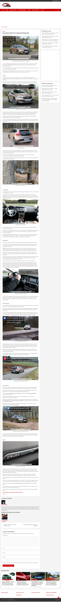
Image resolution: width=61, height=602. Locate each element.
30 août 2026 (4, 585)
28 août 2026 (33, 586)
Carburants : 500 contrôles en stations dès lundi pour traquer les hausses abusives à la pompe (49, 99)
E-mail (4, 552)
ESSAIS (6, 26)
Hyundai (36, 579)
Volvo (5, 494)
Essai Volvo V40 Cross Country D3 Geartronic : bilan (10, 525)
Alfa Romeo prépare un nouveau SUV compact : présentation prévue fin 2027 (23, 583)
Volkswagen (51, 578)
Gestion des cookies (50, 595)
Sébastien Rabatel (9, 585)
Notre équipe (18, 595)
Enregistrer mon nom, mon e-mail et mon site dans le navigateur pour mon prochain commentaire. (20, 562)
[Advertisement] (30, 19)
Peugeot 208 (11, 579)
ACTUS (3, 579)
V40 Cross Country (10, 63)
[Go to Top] (59, 598)
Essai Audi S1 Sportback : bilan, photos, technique (30, 525)
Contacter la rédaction (35, 592)
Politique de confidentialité (51, 592)
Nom (4, 548)
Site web (4, 557)
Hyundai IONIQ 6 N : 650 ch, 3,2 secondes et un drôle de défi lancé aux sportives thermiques (37, 583)
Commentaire (5, 535)
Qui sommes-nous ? (20, 592)
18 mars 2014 (5, 34)
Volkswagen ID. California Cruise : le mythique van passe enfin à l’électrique (51, 583)
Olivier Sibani (9, 34)
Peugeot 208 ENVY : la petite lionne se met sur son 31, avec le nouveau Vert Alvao (8, 583)
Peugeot (6, 579)
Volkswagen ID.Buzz (49, 579)
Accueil (2, 26)
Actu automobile (11, 599)
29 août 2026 (19, 585)
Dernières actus (5, 570)
